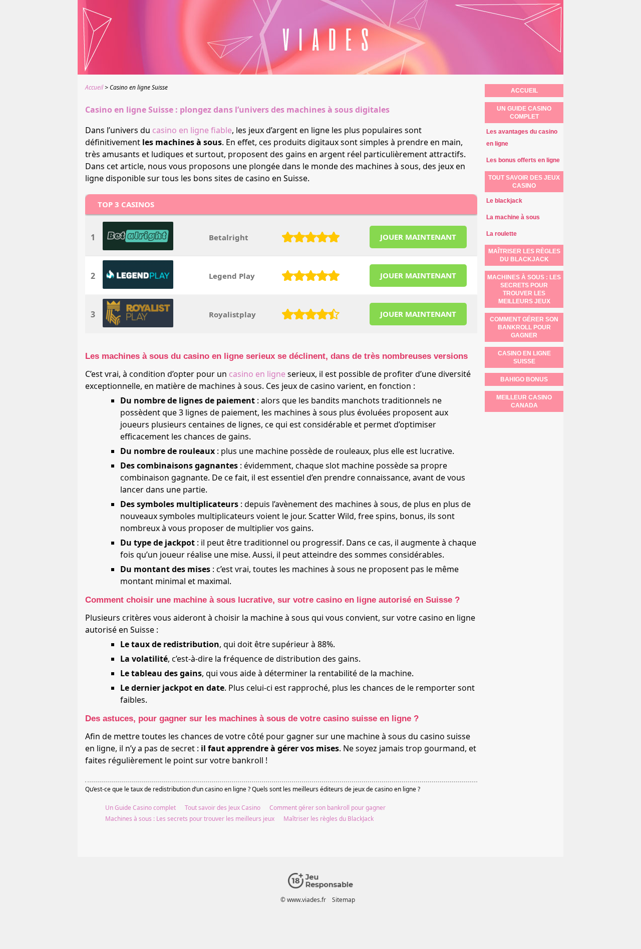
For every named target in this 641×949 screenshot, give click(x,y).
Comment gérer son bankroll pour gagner (327, 807)
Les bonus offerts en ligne (523, 160)
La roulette (501, 233)
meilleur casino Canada (524, 401)
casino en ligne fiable (192, 130)
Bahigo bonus (524, 379)
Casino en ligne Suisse (524, 357)
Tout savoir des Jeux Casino (222, 807)
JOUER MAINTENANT (418, 237)
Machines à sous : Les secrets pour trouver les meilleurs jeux (189, 818)
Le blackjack (504, 200)
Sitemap (343, 899)
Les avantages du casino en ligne (521, 137)
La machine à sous (513, 217)
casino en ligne (257, 373)
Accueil (524, 90)
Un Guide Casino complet (140, 807)
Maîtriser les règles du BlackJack (328, 818)
